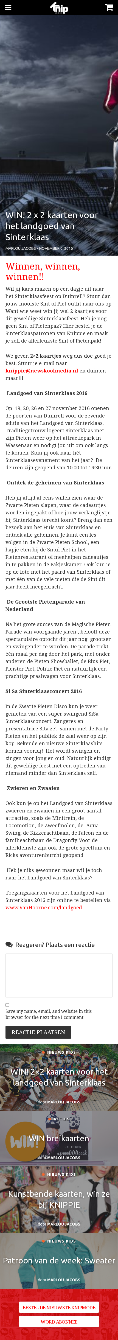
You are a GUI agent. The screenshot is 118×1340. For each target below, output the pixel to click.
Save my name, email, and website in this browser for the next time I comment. (48, 1014)
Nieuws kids (61, 1052)
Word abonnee (59, 1322)
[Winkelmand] (109, 6)
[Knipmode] (59, 7)
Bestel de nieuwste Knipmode (59, 1307)
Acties (61, 1119)
